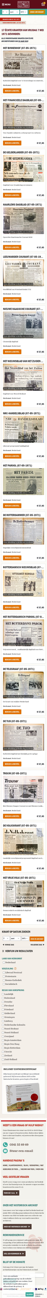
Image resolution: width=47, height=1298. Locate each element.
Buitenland (9, 998)
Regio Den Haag (11, 1044)
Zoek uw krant (37, 12)
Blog (26, 1165)
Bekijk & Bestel (12, 90)
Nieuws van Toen (27, 1169)
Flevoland (9, 1006)
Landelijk (8, 994)
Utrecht (8, 1052)
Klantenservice (15, 1165)
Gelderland (9, 1013)
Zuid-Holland (10, 1059)
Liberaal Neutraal (13, 973)
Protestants (10, 976)
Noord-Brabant (11, 1029)
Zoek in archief (37, 939)
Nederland (10, 962)
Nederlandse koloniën (14, 1025)
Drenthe (8, 1002)
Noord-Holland (11, 1033)
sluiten (30, 1294)
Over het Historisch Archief (15, 1226)
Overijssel (9, 1036)
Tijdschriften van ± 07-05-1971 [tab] (14, 23)
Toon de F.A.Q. (9, 1193)
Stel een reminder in (12, 1253)
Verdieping (34, 1165)
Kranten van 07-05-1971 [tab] (11, 19)
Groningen (9, 1017)
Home (5, 1165)
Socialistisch (11, 984)
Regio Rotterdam (12, 1048)
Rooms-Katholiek (13, 980)
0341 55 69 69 (19, 1144)
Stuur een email (21, 1151)
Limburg (8, 1021)
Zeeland (8, 1056)
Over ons (40, 1169)
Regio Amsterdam (12, 1040)
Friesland (8, 1010)
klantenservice (13, 1130)
